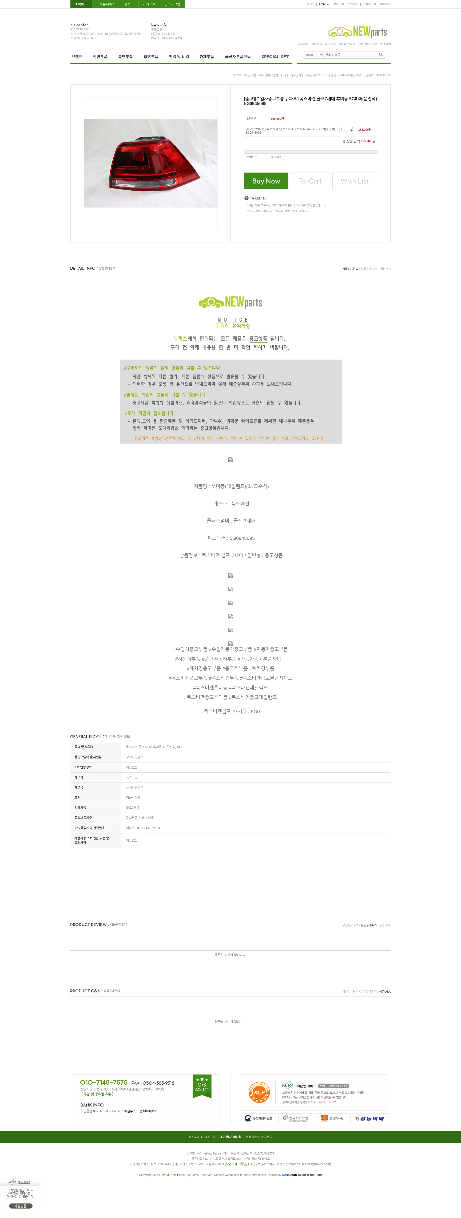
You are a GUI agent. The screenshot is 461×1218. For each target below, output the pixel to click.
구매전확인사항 (367, 43)
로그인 (311, 4)
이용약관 (251, 1137)
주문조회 (353, 4)
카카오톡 (149, 4)
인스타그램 (172, 4)
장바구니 (338, 4)
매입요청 (330, 43)
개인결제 (385, 43)
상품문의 (316, 43)
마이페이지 (369, 4)
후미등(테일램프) (270, 75)
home (237, 75)
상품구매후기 (369, 268)
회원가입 (324, 4)
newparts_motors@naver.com (308, 1164)
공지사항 (303, 43)
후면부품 (250, 75)
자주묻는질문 (346, 43)
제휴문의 (266, 1137)
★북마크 (81, 4)
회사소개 (194, 1137)
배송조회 (385, 4)
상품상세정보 (350, 268)
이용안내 (209, 1137)
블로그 (129, 4)
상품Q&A (385, 268)
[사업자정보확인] (236, 1164)
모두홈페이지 (106, 4)
